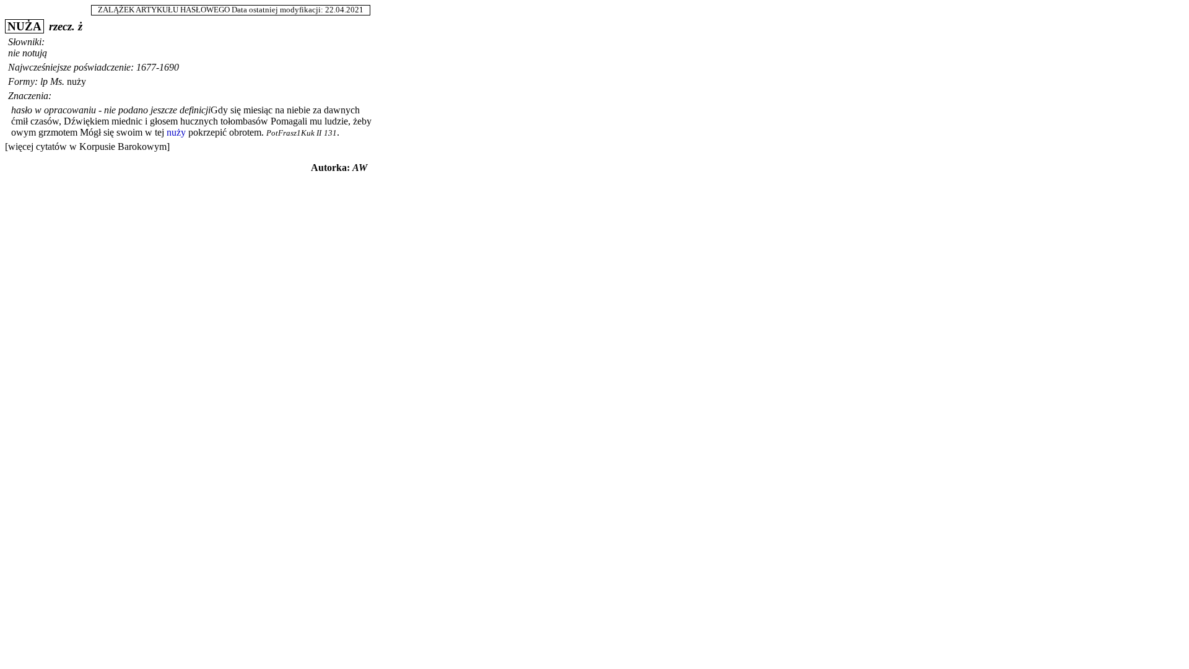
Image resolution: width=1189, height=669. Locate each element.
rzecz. (62, 26)
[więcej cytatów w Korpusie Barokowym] (87, 146)
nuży (76, 81)
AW (359, 167)
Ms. (57, 81)
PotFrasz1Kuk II (293, 133)
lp (44, 81)
